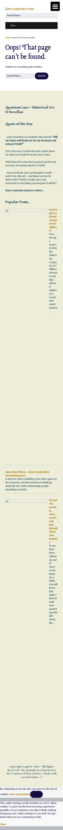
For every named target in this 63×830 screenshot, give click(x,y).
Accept (36, 794)
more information (19, 794)
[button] (41, 76)
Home (8, 38)
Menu (13, 25)
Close (3, 824)
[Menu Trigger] (55, 6)
